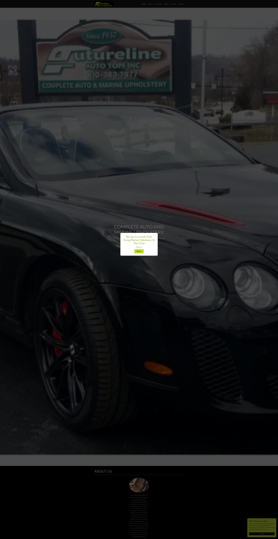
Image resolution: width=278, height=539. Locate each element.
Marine (139, 251)
